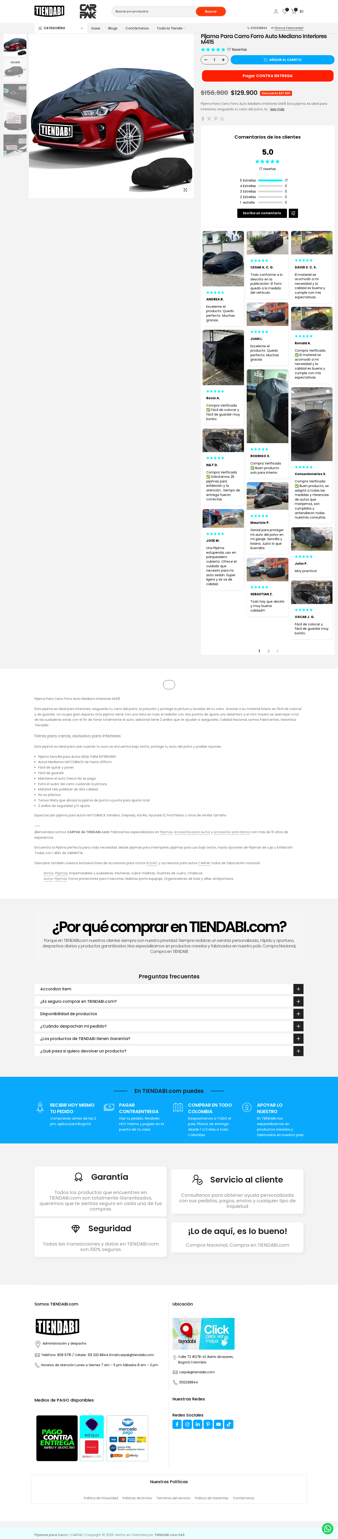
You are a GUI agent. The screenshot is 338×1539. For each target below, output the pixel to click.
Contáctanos (137, 28)
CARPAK (204, 863)
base (96, 28)
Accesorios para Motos (232, 832)
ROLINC (152, 863)
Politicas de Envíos (137, 1498)
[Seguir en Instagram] (187, 1424)
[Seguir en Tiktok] (228, 1424)
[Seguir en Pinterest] (208, 1424)
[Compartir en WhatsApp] (222, 119)
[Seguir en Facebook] (177, 1424)
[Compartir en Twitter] (209, 119)
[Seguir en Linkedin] (197, 1424)
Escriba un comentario (262, 213)
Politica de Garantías (211, 1498)
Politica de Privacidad (101, 1498)
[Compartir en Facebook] (203, 119)
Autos (48, 878)
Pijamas (166, 832)
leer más (277, 109)
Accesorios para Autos (192, 832)
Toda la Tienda (169, 28)
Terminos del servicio (173, 1498)
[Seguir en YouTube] (218, 1424)
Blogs (112, 28)
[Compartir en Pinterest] (216, 119)
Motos (49, 873)
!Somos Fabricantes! (289, 28)
